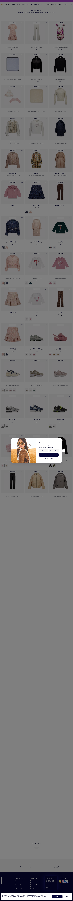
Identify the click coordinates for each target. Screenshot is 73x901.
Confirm (49, 454)
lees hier (33, 896)
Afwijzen (67, 896)
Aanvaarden (56, 896)
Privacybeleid (27, 896)
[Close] (63, 450)
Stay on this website (49, 458)
